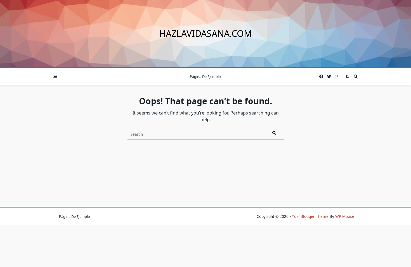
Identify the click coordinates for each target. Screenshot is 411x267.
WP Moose (344, 216)
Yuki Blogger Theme (310, 216)
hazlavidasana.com (205, 33)
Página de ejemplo (205, 76)
